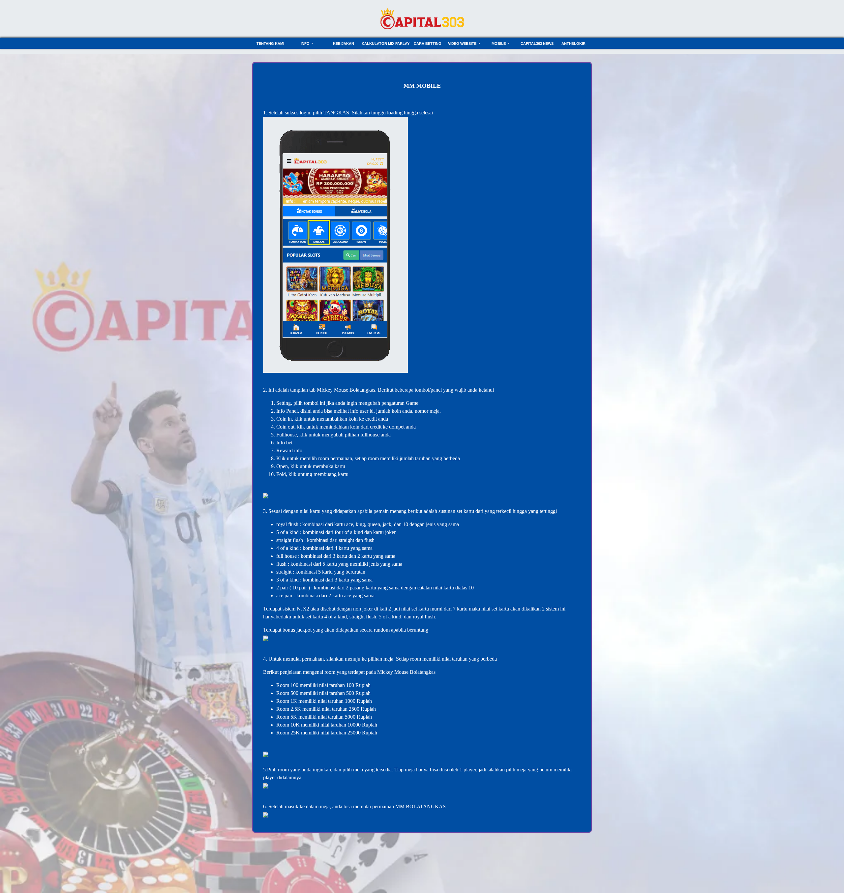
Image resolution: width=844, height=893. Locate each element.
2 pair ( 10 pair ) (293, 587)
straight (284, 572)
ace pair (284, 595)
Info (306, 43)
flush (282, 564)
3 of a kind (287, 579)
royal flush (287, 524)
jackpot (304, 630)
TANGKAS (336, 112)
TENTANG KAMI (270, 43)
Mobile (499, 43)
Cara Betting (427, 43)
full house (286, 556)
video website (462, 43)
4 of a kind (287, 548)
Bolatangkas (362, 390)
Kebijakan (343, 43)
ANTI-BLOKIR (573, 43)
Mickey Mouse (332, 390)
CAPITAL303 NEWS (537, 43)
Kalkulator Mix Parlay (385, 43)
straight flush (289, 540)
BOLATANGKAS (426, 806)
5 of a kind (288, 532)
